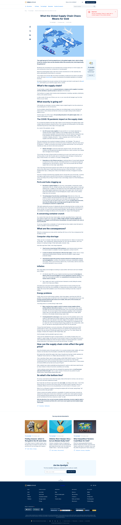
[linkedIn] (30, 35)
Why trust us (74, 501)
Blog (26, 10)
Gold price (47, 401)
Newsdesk (50, 6)
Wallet (88, 492)
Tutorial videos (58, 498)
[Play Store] (36, 509)
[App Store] (28, 509)
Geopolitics (87, 446)
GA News (37, 6)
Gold (28, 444)
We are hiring (74, 494)
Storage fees (90, 496)
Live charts (41, 492)
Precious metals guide (59, 494)
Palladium (29, 498)
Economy (41, 401)
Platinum (29, 496)
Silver (28, 494)
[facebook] (30, 27)
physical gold (49, 72)
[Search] (94, 6)
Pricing (40, 501)
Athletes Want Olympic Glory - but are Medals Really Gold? (60, 435)
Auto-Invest (41, 494)
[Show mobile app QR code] (42, 509)
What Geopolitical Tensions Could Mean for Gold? (84, 435)
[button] (71, 467)
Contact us (74, 496)
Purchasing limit (90, 498)
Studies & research (58, 6)
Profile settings (90, 501)
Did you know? (61, 446)
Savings (35, 444)
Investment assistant (43, 496)
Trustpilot (62, 485)
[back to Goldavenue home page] (30, 2)
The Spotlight (43, 6)
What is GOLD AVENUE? (71, 2)
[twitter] (30, 31)
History (31, 444)
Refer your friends (76, 498)
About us (74, 492)
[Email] (30, 39)
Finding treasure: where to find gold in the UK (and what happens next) (35, 436)
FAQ (56, 496)
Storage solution (42, 498)
